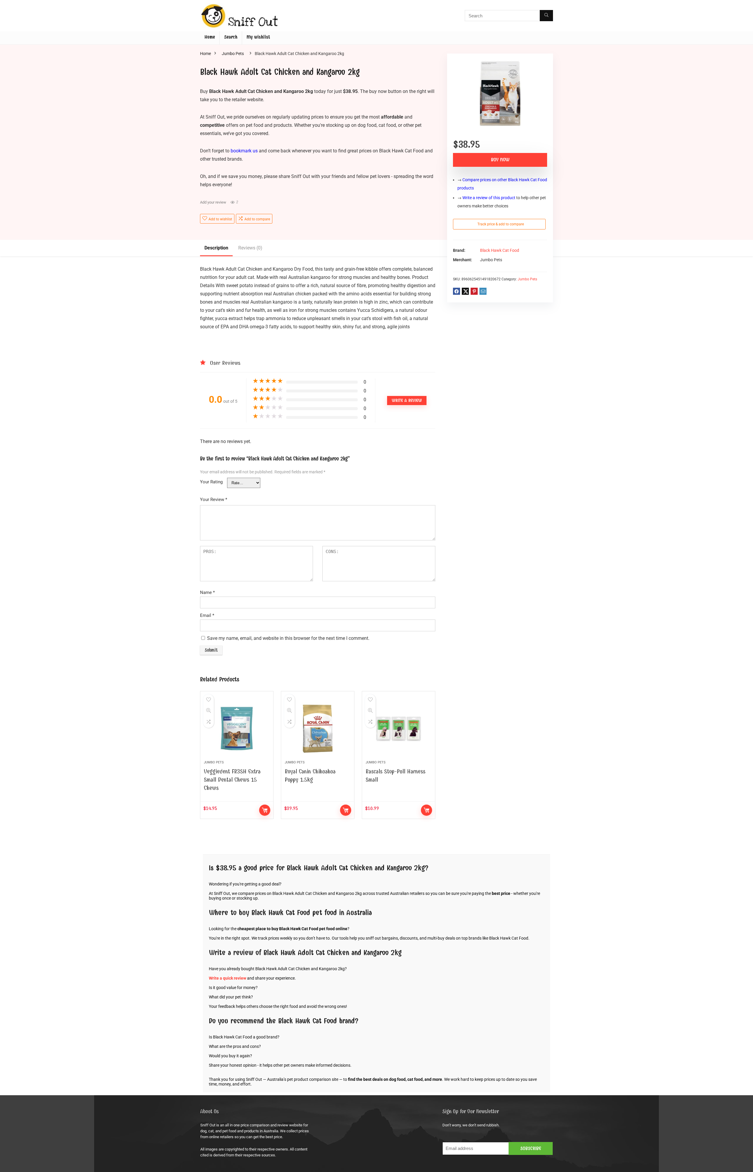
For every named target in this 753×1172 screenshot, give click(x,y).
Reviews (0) (250, 248)
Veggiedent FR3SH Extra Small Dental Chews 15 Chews (232, 779)
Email (207, 615)
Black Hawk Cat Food (499, 250)
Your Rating (211, 482)
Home (209, 37)
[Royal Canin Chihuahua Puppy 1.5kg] (318, 728)
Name (207, 592)
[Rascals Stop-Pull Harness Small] (399, 728)
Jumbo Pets (233, 53)
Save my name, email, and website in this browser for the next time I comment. (288, 638)
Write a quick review (227, 978)
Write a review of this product (488, 197)
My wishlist (258, 37)
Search (230, 37)
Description (216, 248)
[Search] (546, 15)
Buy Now (500, 160)
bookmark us (244, 151)
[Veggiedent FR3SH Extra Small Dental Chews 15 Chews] (237, 728)
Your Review (213, 499)
